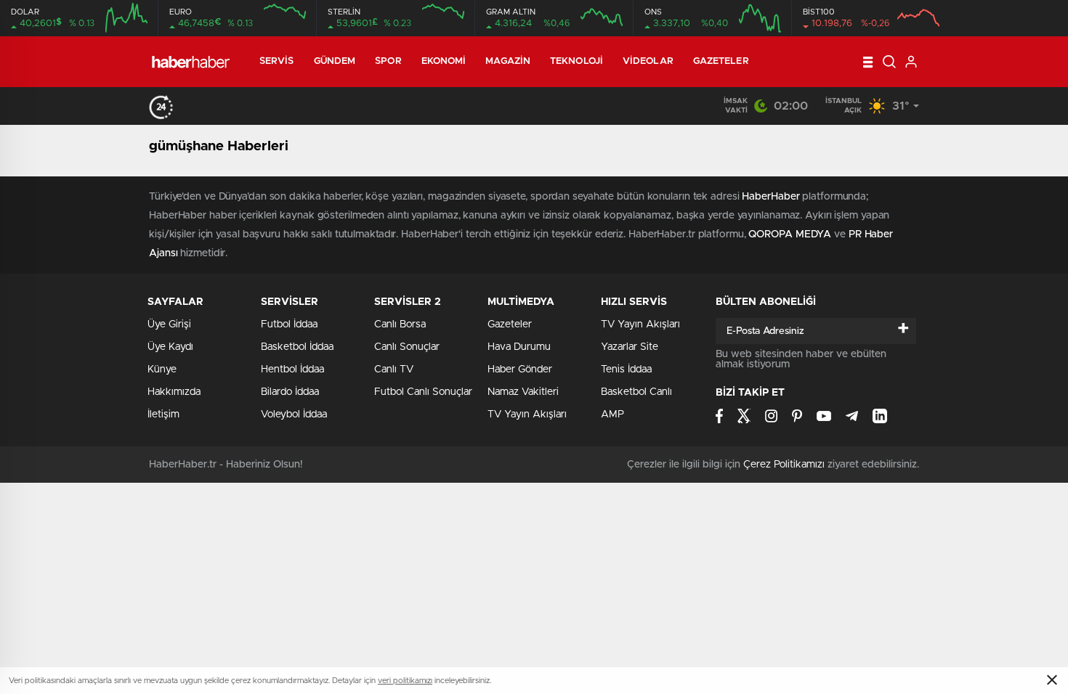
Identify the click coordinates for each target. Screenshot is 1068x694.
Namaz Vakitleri (523, 392)
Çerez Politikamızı (784, 465)
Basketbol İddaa (297, 347)
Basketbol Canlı (636, 392)
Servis (276, 61)
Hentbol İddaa (292, 369)
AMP (612, 414)
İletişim (163, 414)
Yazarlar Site (629, 347)
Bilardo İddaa (290, 392)
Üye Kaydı (170, 347)
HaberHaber (770, 197)
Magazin (507, 61)
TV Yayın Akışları (527, 414)
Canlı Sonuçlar (407, 347)
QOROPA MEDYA (789, 234)
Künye (162, 369)
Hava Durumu (519, 347)
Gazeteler (721, 61)
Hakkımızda (174, 392)
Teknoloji (576, 61)
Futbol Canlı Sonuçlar (423, 392)
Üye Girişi (169, 324)
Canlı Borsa (400, 324)
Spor (388, 61)
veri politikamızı (405, 681)
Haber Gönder (520, 369)
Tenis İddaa (626, 369)
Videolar (648, 61)
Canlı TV (393, 369)
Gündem (335, 61)
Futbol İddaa (289, 324)
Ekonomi (443, 61)
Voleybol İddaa (294, 414)
